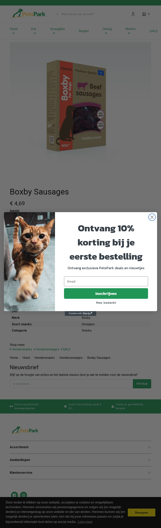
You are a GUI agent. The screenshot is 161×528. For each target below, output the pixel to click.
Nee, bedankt (106, 302)
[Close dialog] (152, 217)
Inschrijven (106, 293)
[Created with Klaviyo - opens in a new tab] (80, 313)
